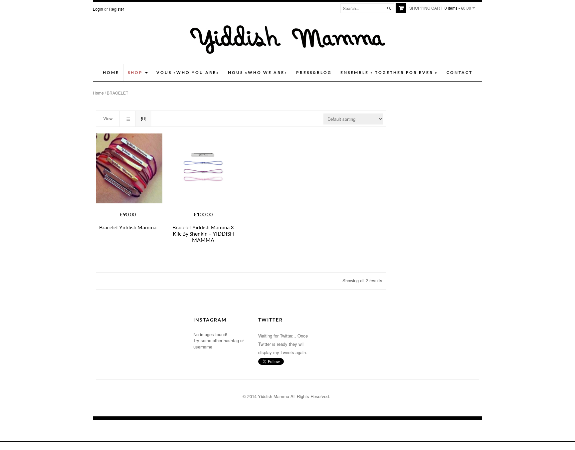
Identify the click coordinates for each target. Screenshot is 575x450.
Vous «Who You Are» (187, 72)
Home (111, 72)
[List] (127, 118)
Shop (136, 72)
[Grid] (143, 118)
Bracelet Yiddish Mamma (127, 227)
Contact (460, 72)
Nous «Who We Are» (258, 72)
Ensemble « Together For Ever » (389, 72)
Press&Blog (314, 72)
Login (98, 9)
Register (116, 9)
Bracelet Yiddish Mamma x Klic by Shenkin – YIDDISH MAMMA (203, 233)
